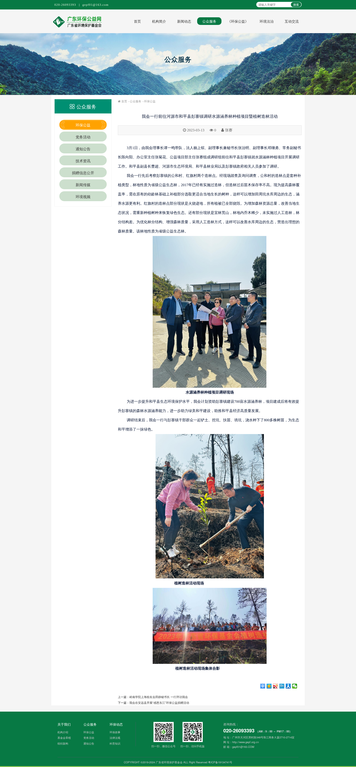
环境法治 (267, 21)
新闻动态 (184, 21)
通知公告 (83, 148)
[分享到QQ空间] (269, 686)
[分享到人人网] (288, 686)
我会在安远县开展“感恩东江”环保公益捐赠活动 (159, 702)
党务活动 (83, 136)
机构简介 (159, 21)
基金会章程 (64, 738)
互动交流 (292, 21)
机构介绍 (62, 732)
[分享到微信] (294, 686)
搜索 (296, 4)
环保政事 (115, 732)
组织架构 (62, 743)
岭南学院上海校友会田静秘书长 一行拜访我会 (158, 697)
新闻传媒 (83, 184)
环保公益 (83, 124)
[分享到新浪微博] (275, 686)
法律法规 (115, 738)
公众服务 (209, 21)
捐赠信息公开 (83, 172)
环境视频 (83, 196)
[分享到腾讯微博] (282, 686)
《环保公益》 (237, 21)
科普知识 (115, 743)
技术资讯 (83, 160)
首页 (137, 21)
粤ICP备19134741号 (220, 762)
